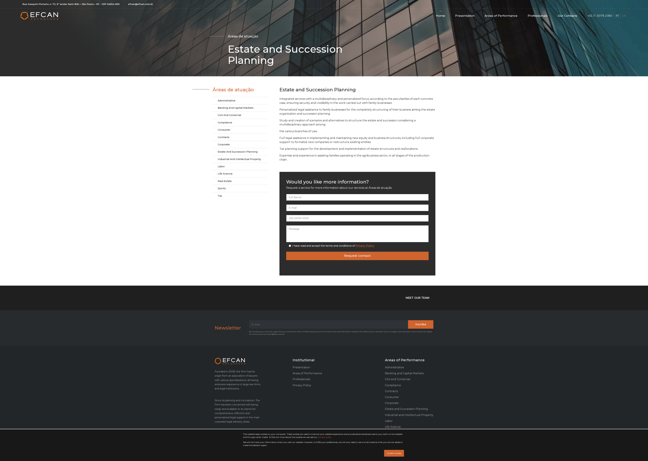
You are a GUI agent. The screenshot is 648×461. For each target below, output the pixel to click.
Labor (221, 166)
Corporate (224, 144)
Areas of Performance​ (501, 15)
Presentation (465, 15)
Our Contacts (567, 15)
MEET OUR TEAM (417, 297)
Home (440, 15)
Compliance (225, 122)
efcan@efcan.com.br (140, 4)
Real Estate (225, 181)
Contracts (224, 137)
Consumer (224, 129)
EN (624, 15)
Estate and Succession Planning (238, 151)
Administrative (226, 100)
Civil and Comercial (229, 115)
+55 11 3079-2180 (600, 15)
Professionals (538, 15)
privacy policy (324, 437)
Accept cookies (394, 453)
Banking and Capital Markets (235, 107)
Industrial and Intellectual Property (239, 159)
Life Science (225, 173)
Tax (220, 195)
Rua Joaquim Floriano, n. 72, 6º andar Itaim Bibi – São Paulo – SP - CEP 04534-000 (70, 4)
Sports (222, 188)
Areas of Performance (307, 373)
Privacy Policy (364, 245)
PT (617, 15)
